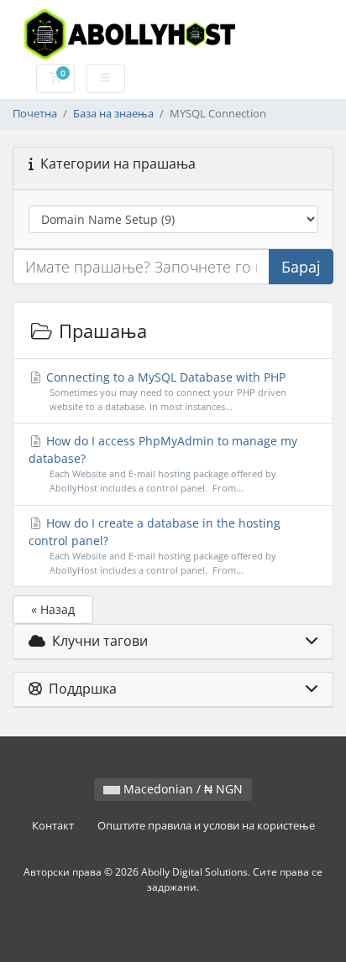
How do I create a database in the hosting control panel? (155, 545)
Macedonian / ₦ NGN (181, 789)
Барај (301, 267)
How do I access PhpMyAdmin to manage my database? (163, 463)
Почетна (35, 114)
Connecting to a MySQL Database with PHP (164, 391)
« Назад (53, 609)
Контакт (53, 826)
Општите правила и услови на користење (206, 826)
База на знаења (113, 114)
